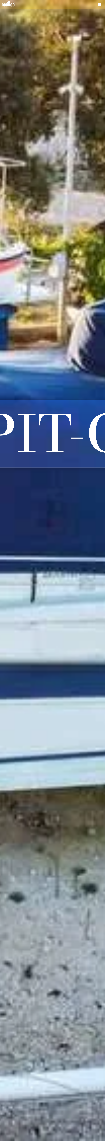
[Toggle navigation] (99, 4)
